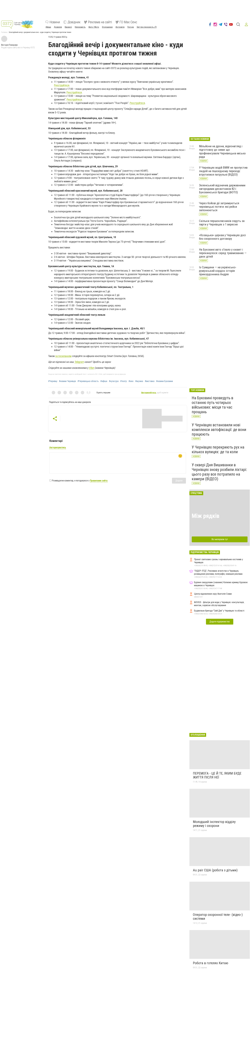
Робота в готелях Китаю (210, 963)
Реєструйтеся (61, 85)
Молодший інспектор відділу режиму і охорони (214, 824)
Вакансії (68, 27)
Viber (91, 367)
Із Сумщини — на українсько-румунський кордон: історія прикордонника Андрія (217, 271)
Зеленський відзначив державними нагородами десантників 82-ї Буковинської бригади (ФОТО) (222, 189)
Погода (130, 27)
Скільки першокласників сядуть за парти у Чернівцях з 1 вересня (221, 222)
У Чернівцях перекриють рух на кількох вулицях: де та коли (218, 449)
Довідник (74, 22)
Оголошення (107, 27)
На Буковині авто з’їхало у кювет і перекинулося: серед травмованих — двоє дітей (222, 253)
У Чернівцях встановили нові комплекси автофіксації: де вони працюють (219, 430)
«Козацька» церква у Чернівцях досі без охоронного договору (222, 236)
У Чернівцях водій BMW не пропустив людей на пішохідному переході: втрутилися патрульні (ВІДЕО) (223, 171)
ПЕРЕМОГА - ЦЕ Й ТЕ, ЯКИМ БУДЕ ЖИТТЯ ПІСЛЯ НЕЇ (217, 775)
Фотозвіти (119, 27)
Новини (55, 22)
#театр (123, 381)
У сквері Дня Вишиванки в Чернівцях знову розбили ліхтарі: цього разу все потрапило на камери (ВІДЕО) (219, 471)
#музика (139, 381)
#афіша (103, 381)
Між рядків (205, 515)
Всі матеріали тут (219, 539)
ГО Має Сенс (128, 22)
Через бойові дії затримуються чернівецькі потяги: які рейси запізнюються (219, 206)
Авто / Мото (93, 27)
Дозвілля (58, 27)
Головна (4, 32)
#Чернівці (52, 381)
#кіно (131, 381)
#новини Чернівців (67, 381)
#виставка (149, 381)
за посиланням (63, 356)
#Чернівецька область (88, 381)
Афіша (48, 27)
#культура (114, 381)
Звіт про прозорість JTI (147, 27)
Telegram (79, 361)
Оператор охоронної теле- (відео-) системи (218, 917)
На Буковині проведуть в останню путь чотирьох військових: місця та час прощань (212, 404)
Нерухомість (80, 27)
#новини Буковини (164, 381)
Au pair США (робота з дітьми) (215, 870)
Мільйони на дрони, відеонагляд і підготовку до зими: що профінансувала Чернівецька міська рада (222, 151)
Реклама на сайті (100, 22)
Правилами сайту (98, 480)
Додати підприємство (219, 621)
